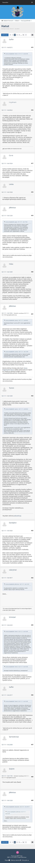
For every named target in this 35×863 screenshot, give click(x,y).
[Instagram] (17, 852)
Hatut (5, 26)
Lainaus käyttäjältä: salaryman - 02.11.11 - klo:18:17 (17, 807)
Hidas (11, 264)
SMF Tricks (19, 856)
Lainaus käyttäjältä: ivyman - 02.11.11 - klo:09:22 (16, 320)
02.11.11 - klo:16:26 (7, 531)
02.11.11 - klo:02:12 (7, 47)
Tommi (11, 388)
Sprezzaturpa (14, 737)
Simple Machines (21, 857)
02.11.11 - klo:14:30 (7, 396)
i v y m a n (12, 102)
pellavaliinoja (17, 516)
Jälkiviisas (12, 208)
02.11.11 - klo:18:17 (7, 578)
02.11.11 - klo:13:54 (7, 313)
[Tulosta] (32, 35)
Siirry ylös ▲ (25, 860)
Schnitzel (12, 617)
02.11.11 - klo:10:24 (7, 163)
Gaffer (11, 39)
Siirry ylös (4, 842)
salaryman (13, 570)
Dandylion (13, 523)
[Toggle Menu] (32, 2)
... (21, 35)
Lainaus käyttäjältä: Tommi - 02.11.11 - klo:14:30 (16, 631)
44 (23, 35)
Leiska (11, 184)
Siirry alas (4, 35)
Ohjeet (7, 860)
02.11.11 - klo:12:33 (7, 215)
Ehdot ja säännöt (15, 860)
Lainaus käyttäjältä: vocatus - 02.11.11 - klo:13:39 (16, 351)
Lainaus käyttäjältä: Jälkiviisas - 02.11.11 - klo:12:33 (17, 584)
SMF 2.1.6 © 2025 (12, 857)
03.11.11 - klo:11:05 (7, 776)
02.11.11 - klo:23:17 (7, 695)
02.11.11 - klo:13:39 (7, 272)
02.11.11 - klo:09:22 (7, 110)
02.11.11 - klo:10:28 (7, 192)
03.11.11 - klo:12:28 (7, 800)
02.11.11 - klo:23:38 (7, 745)
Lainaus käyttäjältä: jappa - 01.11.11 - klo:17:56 (16, 222)
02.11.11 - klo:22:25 (7, 625)
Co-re (11, 155)
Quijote (11, 769)
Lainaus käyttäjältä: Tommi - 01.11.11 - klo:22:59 (16, 54)
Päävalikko (5, 2)
